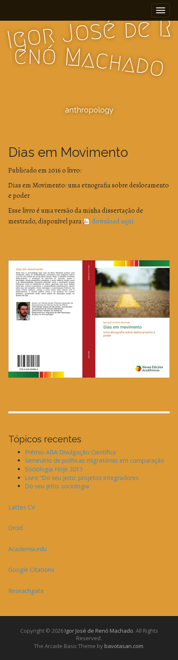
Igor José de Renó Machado (99, 630)
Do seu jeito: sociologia (57, 486)
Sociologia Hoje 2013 (54, 469)
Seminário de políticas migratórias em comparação (94, 460)
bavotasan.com (123, 646)
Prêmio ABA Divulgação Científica (70, 452)
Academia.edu (27, 549)
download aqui (113, 221)
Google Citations (31, 570)
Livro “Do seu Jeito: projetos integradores (82, 478)
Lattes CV (21, 507)
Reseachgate (26, 591)
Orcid (15, 528)
